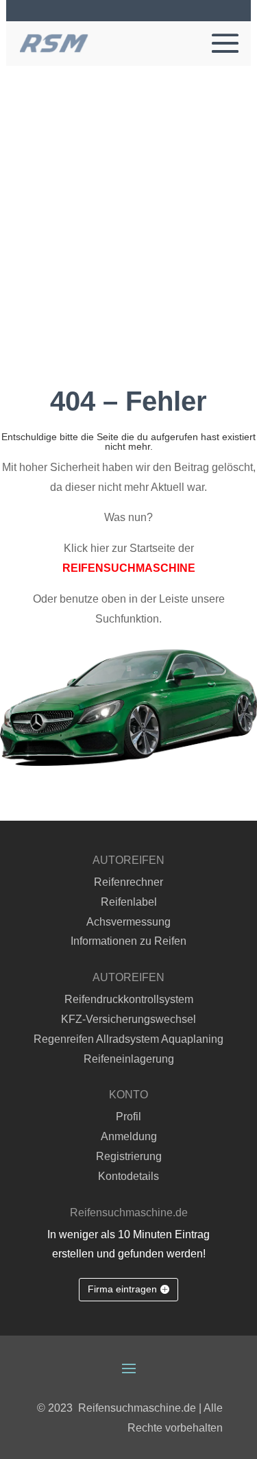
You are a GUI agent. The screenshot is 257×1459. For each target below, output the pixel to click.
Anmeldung (129, 1136)
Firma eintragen (122, 1288)
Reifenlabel (129, 902)
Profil (128, 1116)
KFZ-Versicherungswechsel (128, 1019)
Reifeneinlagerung (129, 1059)
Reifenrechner (128, 882)
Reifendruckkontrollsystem (128, 999)
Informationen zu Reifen (128, 941)
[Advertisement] (128, 201)
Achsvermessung (128, 922)
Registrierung (129, 1156)
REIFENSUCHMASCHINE (128, 568)
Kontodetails (128, 1176)
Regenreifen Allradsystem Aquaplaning (128, 1039)
